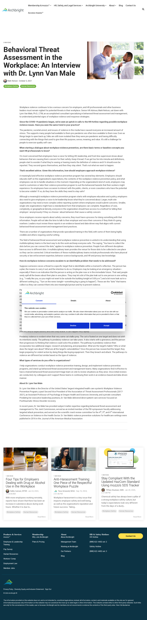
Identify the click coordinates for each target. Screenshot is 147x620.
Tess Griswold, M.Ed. (66, 491)
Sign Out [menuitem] (48, 589)
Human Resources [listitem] (30, 512)
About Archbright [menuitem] (67, 537)
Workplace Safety (11, 86)
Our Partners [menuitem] (66, 551)
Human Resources (28, 86)
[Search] (143, 9)
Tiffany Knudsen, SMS (114, 490)
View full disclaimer (123, 605)
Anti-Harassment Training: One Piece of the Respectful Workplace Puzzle (73, 482)
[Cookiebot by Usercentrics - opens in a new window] (113, 293)
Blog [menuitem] (63, 556)
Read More (42, 517)
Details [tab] (73, 301)
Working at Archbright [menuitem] (69, 546)
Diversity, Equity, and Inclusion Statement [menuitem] (29, 589)
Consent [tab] (39, 301)
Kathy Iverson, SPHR (18, 491)
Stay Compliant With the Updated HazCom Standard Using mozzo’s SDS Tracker (120, 481)
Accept (106, 326)
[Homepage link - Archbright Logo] (8, 585)
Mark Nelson (12, 81)
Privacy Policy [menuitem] (8, 589)
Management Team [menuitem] (68, 542)
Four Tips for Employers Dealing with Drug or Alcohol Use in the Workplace (25, 482)
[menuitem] (6, 537)
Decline (73, 326)
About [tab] (108, 301)
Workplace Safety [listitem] (13, 512)
